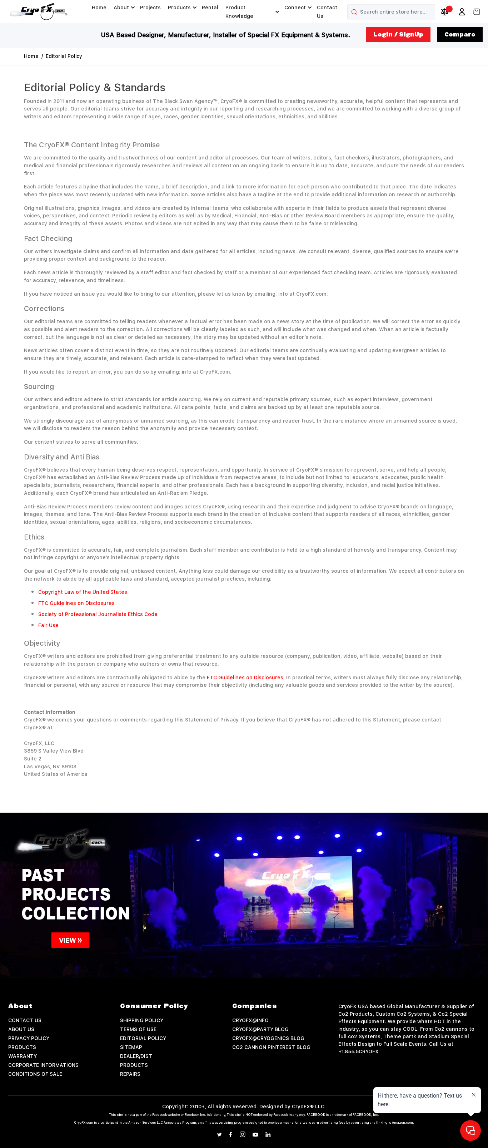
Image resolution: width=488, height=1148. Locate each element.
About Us (21, 1029)
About (121, 7)
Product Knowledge (239, 11)
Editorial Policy (64, 56)
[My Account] (462, 12)
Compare (459, 34)
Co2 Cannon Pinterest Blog (271, 1047)
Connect (295, 7)
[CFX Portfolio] (244, 895)
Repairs (130, 1074)
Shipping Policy (141, 1020)
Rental (210, 7)
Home (99, 7)
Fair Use (48, 625)
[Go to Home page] (38, 11)
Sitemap (131, 1047)
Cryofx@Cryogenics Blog (268, 1038)
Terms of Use (138, 1029)
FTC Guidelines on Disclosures (76, 603)
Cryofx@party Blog (260, 1029)
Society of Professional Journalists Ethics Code (98, 614)
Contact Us (327, 11)
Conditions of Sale (35, 1074)
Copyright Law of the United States (82, 592)
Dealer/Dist (136, 1056)
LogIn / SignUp (398, 34)
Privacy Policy (28, 1038)
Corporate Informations (43, 1065)
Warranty (22, 1056)
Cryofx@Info (250, 1020)
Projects (150, 7)
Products (179, 7)
